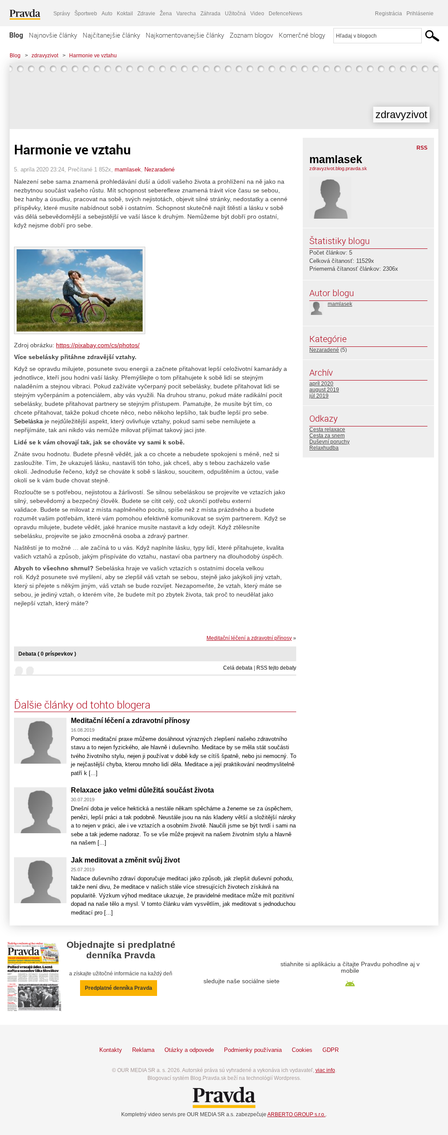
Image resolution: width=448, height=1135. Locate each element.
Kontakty (110, 1050)
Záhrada (210, 13)
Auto (107, 13)
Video (257, 13)
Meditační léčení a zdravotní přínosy (249, 638)
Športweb (85, 13)
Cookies (302, 1050)
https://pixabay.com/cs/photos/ (98, 345)
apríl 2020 (321, 384)
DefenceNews (285, 13)
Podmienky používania (253, 1050)
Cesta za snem (327, 436)
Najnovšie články (53, 35)
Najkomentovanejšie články (185, 35)
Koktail (125, 13)
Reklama (143, 1050)
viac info (325, 1070)
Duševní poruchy (329, 442)
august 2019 (324, 390)
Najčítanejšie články (111, 35)
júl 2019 (319, 396)
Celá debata (237, 668)
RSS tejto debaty (276, 668)
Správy (61, 13)
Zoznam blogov (251, 35)
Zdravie (146, 13)
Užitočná (235, 13)
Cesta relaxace (327, 429)
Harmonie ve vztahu (93, 55)
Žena (166, 13)
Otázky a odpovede (189, 1050)
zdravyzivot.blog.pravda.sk (338, 168)
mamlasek (128, 169)
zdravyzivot (45, 55)
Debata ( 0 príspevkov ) (47, 654)
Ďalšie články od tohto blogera (82, 705)
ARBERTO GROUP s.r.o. (296, 1114)
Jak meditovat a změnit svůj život (125, 860)
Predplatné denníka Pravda (118, 988)
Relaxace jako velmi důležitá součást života (142, 790)
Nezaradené (159, 169)
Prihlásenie (420, 13)
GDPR (330, 1050)
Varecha (186, 13)
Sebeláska (28, 421)
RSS (421, 148)
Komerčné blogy (302, 35)
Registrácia (388, 13)
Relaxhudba (324, 448)
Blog (16, 35)
